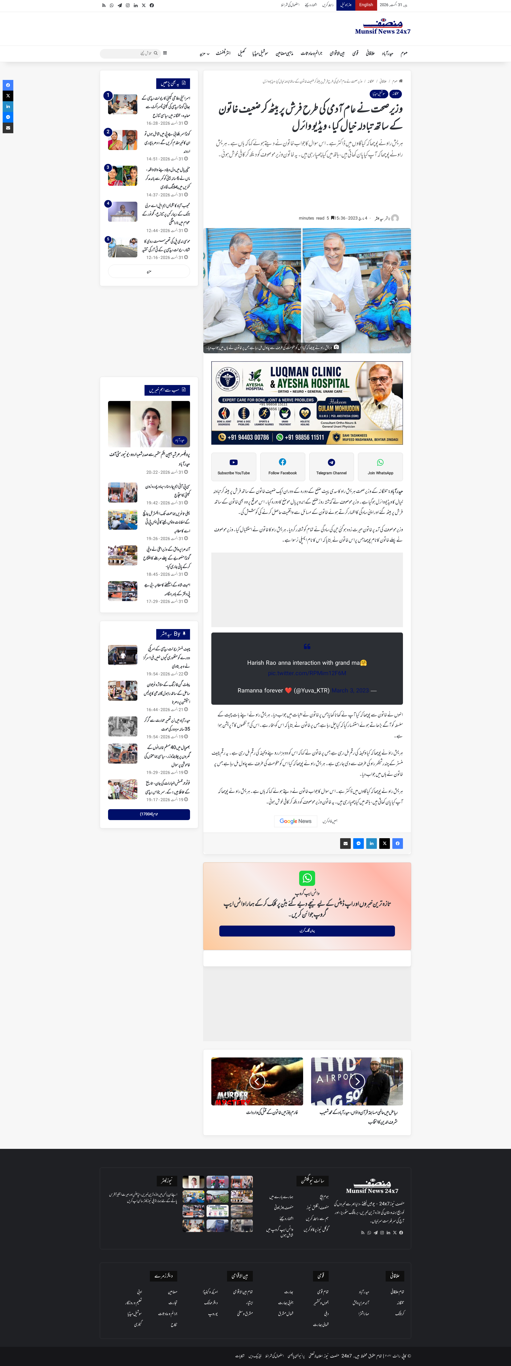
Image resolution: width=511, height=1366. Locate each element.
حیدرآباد (387, 53)
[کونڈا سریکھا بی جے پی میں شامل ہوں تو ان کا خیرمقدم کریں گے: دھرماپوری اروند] (122, 140)
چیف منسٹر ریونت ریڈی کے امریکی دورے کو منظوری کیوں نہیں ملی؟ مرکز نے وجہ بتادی (166, 658)
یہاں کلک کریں (307, 931)
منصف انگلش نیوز (318, 1208)
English (366, 5)
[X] (395, 1233)
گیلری (138, 1325)
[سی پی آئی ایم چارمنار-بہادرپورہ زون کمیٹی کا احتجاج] (122, 492)
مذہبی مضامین (284, 53)
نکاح (174, 1325)
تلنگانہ (371, 81)
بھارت (288, 1292)
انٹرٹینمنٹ (223, 53)
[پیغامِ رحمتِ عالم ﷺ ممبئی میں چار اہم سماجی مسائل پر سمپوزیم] (218, 1211)
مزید (202, 53)
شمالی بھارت (321, 1325)
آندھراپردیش (361, 1303)
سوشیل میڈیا (260, 53)
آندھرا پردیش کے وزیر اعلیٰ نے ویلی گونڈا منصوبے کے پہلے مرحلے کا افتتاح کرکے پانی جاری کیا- (166, 558)
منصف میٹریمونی (283, 1208)
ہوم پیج (324, 1197)
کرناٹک (399, 1314)
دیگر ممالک (211, 1303)
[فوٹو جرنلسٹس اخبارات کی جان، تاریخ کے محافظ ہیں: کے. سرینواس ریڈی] (122, 789)
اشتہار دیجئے (311, 5)
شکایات (240, 1356)
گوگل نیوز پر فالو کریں (316, 1230)
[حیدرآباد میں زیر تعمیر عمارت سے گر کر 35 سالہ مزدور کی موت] (122, 726)
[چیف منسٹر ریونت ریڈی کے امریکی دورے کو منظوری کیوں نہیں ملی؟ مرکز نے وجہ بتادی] (122, 655)
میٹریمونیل (345, 5)
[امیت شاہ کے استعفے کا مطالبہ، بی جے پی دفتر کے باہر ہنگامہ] (122, 591)
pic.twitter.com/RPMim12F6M (307, 674)
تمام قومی (323, 1292)
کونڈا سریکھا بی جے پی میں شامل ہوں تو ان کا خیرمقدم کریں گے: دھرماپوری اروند (167, 143)
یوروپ (213, 1314)
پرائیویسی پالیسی (296, 1356)
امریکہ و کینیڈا (210, 1292)
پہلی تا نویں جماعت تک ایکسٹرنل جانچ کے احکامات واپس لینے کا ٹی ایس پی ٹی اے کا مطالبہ (166, 522)
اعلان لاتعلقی (316, 1356)
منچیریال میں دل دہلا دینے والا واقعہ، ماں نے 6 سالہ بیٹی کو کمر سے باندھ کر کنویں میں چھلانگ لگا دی (168, 178)
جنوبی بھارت (285, 1303)
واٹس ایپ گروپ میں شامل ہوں (279, 1232)
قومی (355, 53)
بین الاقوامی (337, 53)
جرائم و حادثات (311, 53)
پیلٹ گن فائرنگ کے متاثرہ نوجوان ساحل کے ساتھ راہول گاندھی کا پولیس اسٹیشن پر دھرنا (167, 693)
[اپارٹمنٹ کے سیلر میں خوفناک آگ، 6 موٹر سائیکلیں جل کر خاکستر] (242, 1225)
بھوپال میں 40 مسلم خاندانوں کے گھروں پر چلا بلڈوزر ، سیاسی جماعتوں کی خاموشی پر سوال (167, 756)
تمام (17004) (149, 814)
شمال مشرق (285, 1314)
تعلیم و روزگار (133, 1303)
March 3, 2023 (350, 691)
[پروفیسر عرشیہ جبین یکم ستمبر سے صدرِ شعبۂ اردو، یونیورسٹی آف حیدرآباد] (194, 1182)
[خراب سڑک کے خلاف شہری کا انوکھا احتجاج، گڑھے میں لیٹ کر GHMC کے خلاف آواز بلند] (242, 1211)
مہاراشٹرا (363, 1314)
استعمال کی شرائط (290, 5)
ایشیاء (249, 1303)
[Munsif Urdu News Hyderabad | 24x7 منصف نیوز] (383, 26)
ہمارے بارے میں (281, 1197)
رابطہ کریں (328, 5)
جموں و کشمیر (321, 1303)
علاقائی (370, 53)
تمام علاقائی (397, 1292)
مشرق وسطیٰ (245, 1314)
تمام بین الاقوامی (243, 1292)
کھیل (241, 53)
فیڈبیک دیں (255, 1356)
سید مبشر (379, 219)
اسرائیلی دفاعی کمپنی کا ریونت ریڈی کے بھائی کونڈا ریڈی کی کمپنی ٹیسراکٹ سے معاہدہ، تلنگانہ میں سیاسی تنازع (166, 107)
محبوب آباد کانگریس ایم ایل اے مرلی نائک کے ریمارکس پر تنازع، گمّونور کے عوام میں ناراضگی (166, 214)
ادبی (139, 1292)
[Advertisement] (307, 189)
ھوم (404, 53)
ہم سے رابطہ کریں (317, 1219)
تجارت (172, 1303)
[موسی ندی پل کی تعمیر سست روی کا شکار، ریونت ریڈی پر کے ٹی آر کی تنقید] (122, 247)
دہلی (326, 1314)
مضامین (172, 1292)
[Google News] (295, 821)
